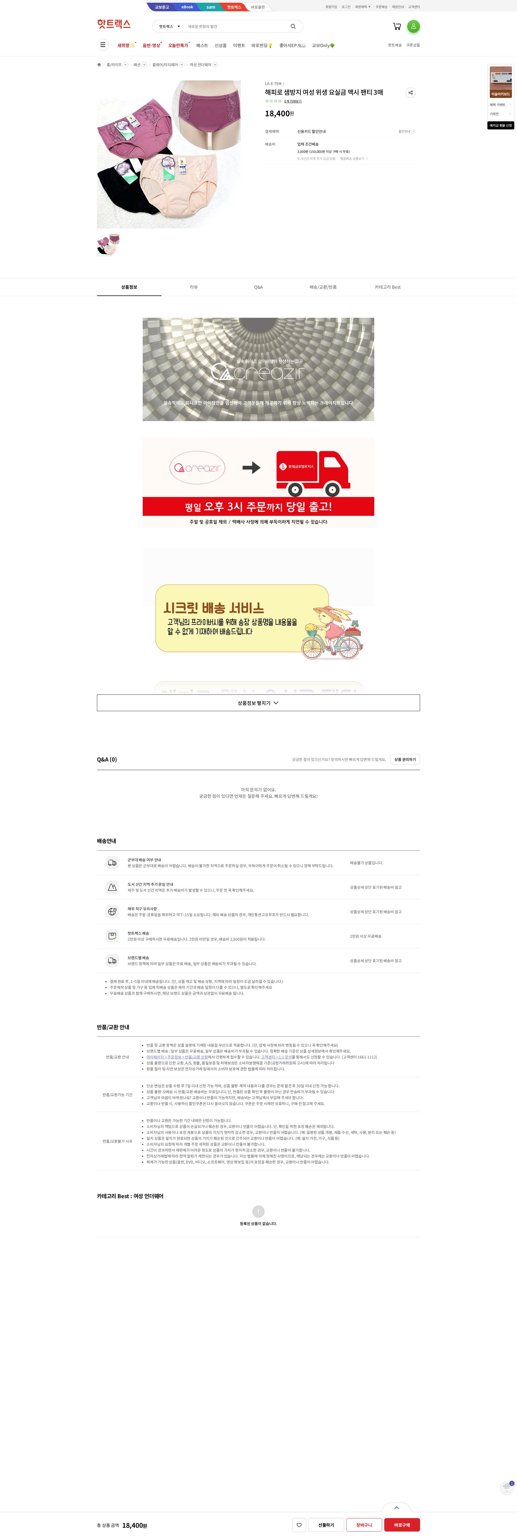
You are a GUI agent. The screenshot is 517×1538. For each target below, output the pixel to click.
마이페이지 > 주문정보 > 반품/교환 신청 (177, 1057)
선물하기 (326, 1525)
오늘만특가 (178, 45)
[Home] (99, 64)
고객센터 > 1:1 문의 (276, 1057)
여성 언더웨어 (200, 64)
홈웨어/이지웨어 (165, 64)
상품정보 (129, 287)
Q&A (258, 287)
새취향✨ (126, 45)
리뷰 (194, 287)
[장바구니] (397, 26)
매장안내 (398, 6)
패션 (137, 64)
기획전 (494, 113)
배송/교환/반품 (323, 287)
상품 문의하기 (405, 759)
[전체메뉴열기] (103, 45)
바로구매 (402, 1525)
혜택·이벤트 (497, 104)
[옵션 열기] (396, 1507)
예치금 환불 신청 (501, 125)
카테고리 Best (388, 287)
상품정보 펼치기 (254, 702)
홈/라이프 (114, 64)
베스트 (202, 45)
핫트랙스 (166, 26)
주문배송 (381, 6)
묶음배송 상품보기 (352, 158)
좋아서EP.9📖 (293, 45)
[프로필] (413, 26)
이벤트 (239, 45)
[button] (411, 92)
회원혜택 (361, 6)
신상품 (221, 45)
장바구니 (364, 1525)
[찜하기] (299, 1525)
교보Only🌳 (323, 45)
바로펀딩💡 (262, 45)
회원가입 (331, 6)
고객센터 (414, 6)
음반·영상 (151, 45)
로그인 (346, 6)
